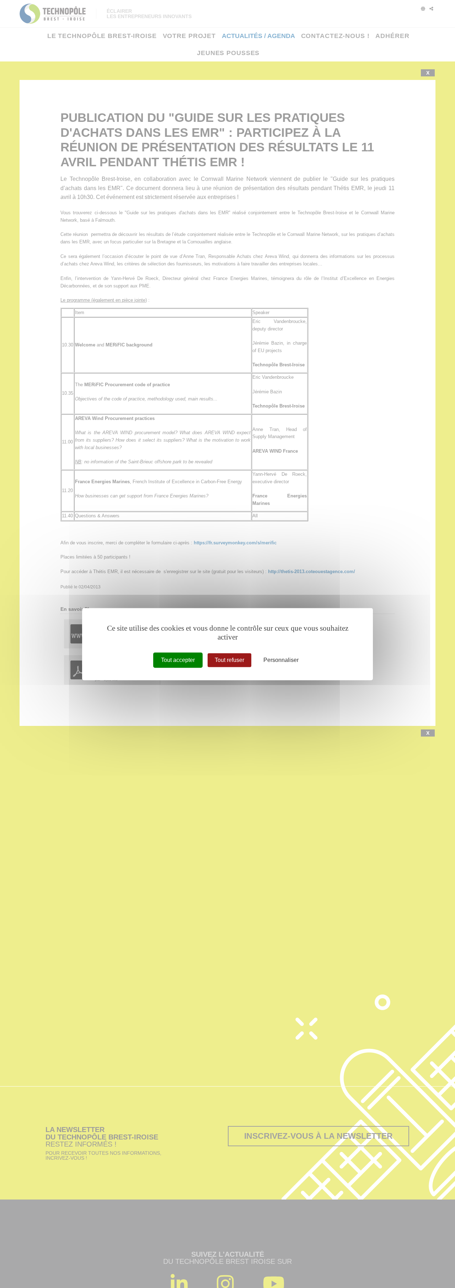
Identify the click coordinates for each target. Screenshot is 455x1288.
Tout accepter (178, 660)
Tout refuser (229, 660)
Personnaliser (281, 660)
